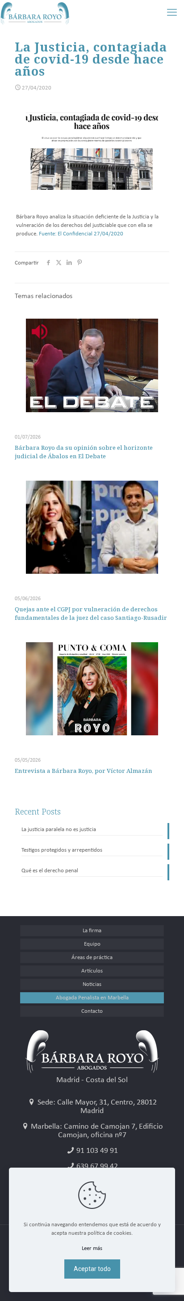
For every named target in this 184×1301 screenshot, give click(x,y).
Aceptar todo (92, 1268)
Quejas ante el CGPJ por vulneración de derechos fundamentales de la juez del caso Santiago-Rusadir (91, 613)
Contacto (92, 1011)
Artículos (92, 971)
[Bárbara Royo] (35, 13)
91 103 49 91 (97, 1151)
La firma (92, 931)
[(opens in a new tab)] (92, 527)
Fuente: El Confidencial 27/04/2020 (81, 234)
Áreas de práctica (92, 957)
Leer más (92, 1248)
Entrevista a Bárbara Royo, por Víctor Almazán (83, 771)
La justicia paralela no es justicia (58, 829)
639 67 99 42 (97, 1166)
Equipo (92, 944)
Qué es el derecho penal (49, 871)
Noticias (92, 984)
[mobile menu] (172, 13)
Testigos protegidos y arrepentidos (61, 850)
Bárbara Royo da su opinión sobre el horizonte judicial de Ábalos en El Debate (84, 452)
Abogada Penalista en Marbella (92, 998)
